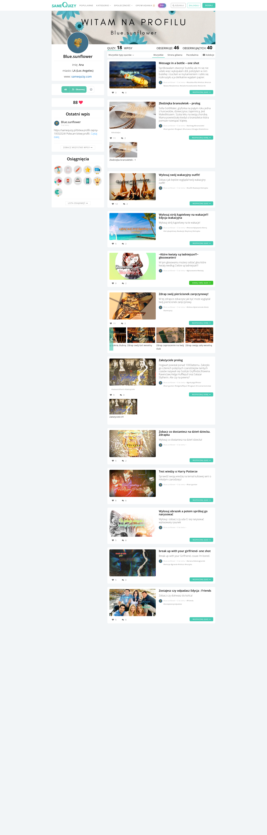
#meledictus (203, 129)
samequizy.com (81, 76)
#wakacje (196, 188)
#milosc (201, 82)
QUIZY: (114, 48)
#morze (208, 82)
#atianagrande (199, 561)
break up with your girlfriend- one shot (185, 551)
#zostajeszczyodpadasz (172, 604)
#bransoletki (199, 125)
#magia (195, 129)
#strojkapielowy (170, 231)
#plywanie (197, 227)
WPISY (128, 48)
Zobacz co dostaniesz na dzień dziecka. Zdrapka (184, 433)
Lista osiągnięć (77, 203)
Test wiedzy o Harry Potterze (178, 471)
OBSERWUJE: (168, 48)
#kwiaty (200, 270)
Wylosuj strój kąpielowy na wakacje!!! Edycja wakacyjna (183, 216)
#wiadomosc (174, 86)
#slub (206, 307)
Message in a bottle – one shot (179, 63)
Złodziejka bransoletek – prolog (179, 103)
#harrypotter (169, 129)
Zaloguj (194, 5)
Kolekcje (210, 54)
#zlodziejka (115, 132)
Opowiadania (145, 5)
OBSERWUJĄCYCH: (197, 48)
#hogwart (179, 129)
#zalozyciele (130, 389)
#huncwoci (187, 129)
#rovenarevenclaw (203, 386)
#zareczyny (167, 310)
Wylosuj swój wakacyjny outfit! (179, 175)
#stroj (204, 227)
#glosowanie (192, 270)
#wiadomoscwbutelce (189, 86)
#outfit (190, 188)
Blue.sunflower (71, 122)
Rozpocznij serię (200, 138)
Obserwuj (74, 89)
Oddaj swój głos (200, 283)
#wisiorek (202, 86)
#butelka (190, 82)
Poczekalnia (192, 54)
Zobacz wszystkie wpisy (77, 147)
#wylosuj (189, 231)
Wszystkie (158, 54)
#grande (174, 564)
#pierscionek (198, 307)
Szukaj (179, 5)
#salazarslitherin (118, 389)
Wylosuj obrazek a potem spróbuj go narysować (183, 512)
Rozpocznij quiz (201, 92)
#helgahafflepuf (181, 386)
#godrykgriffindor (194, 382)
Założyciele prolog (171, 360)
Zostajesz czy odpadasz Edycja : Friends (185, 590)
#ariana (190, 561)
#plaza (166, 86)
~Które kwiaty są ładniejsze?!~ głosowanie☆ (178, 255)
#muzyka (188, 564)
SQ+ (162, 5)
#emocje (167, 564)
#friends (190, 600)
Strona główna (174, 54)
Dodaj (209, 5)
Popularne (86, 5)
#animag (190, 125)
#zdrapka (204, 188)
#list (196, 82)
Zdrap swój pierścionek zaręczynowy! (183, 294)
